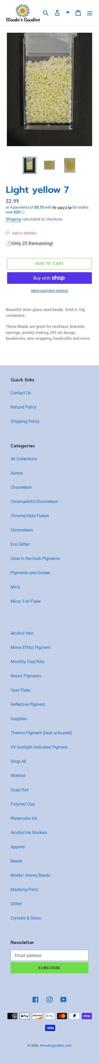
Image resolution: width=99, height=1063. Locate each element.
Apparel (18, 846)
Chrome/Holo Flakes (30, 515)
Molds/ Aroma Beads (30, 875)
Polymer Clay (23, 804)
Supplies (19, 718)
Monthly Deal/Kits (27, 661)
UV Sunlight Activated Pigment (39, 747)
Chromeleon (22, 530)
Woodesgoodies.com (56, 1045)
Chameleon (21, 487)
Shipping (13, 219)
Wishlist (18, 775)
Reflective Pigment (28, 704)
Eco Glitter (20, 544)
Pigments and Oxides (30, 572)
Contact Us (21, 392)
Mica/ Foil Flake (26, 601)
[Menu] (90, 12)
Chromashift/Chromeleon (34, 501)
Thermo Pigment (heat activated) (41, 732)
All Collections (24, 458)
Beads (16, 861)
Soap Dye (20, 789)
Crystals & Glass (26, 918)
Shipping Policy (25, 421)
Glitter (16, 903)
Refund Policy (23, 407)
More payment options (49, 291)
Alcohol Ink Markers (29, 832)
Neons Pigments (26, 675)
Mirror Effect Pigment (30, 647)
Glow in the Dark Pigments (35, 558)
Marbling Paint (24, 889)
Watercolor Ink (24, 818)
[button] (49, 210)
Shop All (18, 761)
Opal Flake (20, 690)
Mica (15, 587)
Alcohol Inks (22, 633)
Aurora (17, 473)
